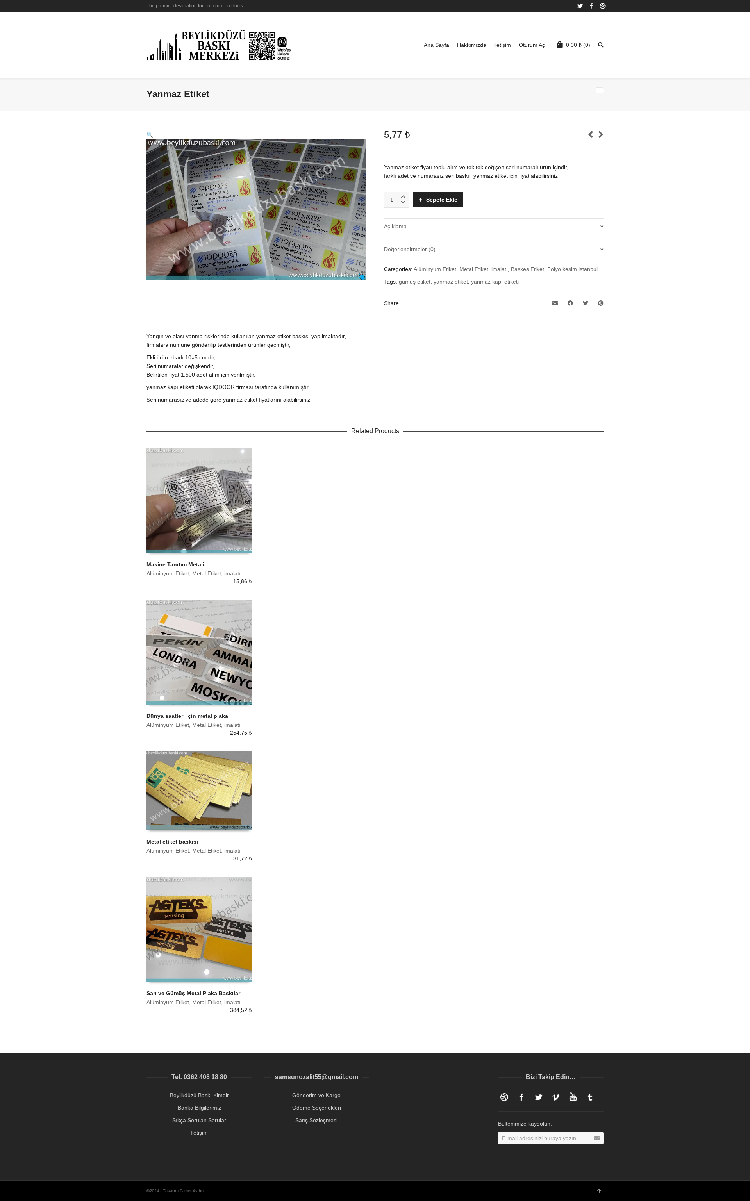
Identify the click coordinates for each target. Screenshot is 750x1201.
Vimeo (556, 1097)
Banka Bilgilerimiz (199, 1108)
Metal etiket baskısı (172, 842)
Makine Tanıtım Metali (175, 564)
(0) (578, 45)
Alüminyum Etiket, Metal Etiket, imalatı (461, 269)
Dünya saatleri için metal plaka (187, 716)
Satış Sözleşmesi (316, 1120)
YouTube (573, 1097)
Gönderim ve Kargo (316, 1095)
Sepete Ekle (441, 199)
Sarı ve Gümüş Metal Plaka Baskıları (194, 993)
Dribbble (602, 6)
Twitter (580, 6)
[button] (149, 135)
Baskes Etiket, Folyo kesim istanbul (554, 269)
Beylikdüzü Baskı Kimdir (199, 1095)
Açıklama (395, 226)
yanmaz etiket (451, 281)
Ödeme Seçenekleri (316, 1108)
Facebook (591, 6)
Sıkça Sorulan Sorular (199, 1120)
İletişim (199, 1133)
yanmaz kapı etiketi (495, 281)
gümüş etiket (414, 281)
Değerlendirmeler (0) (410, 249)
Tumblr (590, 1097)
